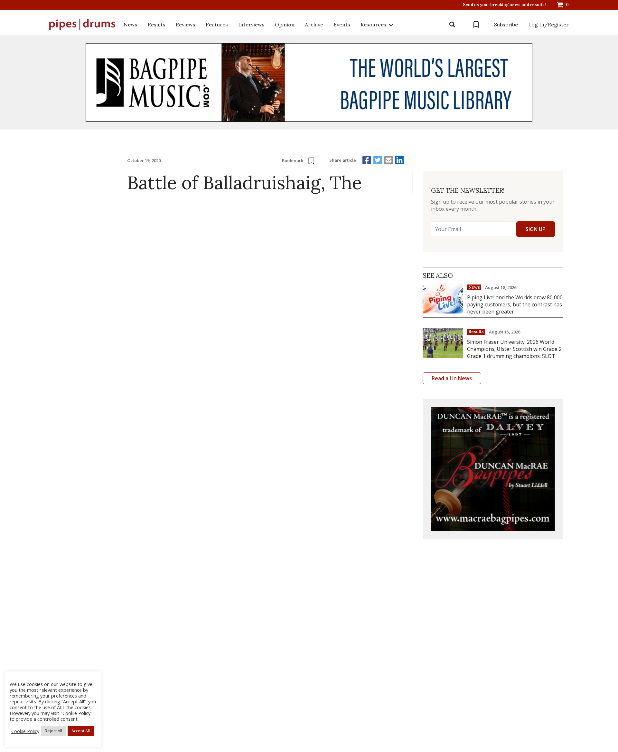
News (130, 24)
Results (156, 24)
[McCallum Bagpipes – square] (493, 469)
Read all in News (452, 378)
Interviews (251, 24)
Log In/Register (548, 24)
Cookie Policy (25, 731)
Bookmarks (476, 24)
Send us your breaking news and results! (504, 4)
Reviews (185, 24)
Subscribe (506, 24)
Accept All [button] (80, 731)
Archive (314, 24)
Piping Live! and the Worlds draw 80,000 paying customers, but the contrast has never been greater (515, 304)
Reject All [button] (53, 731)
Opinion (285, 24)
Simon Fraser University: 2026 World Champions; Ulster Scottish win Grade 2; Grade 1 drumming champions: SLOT (515, 349)
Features (217, 24)
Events (341, 24)
